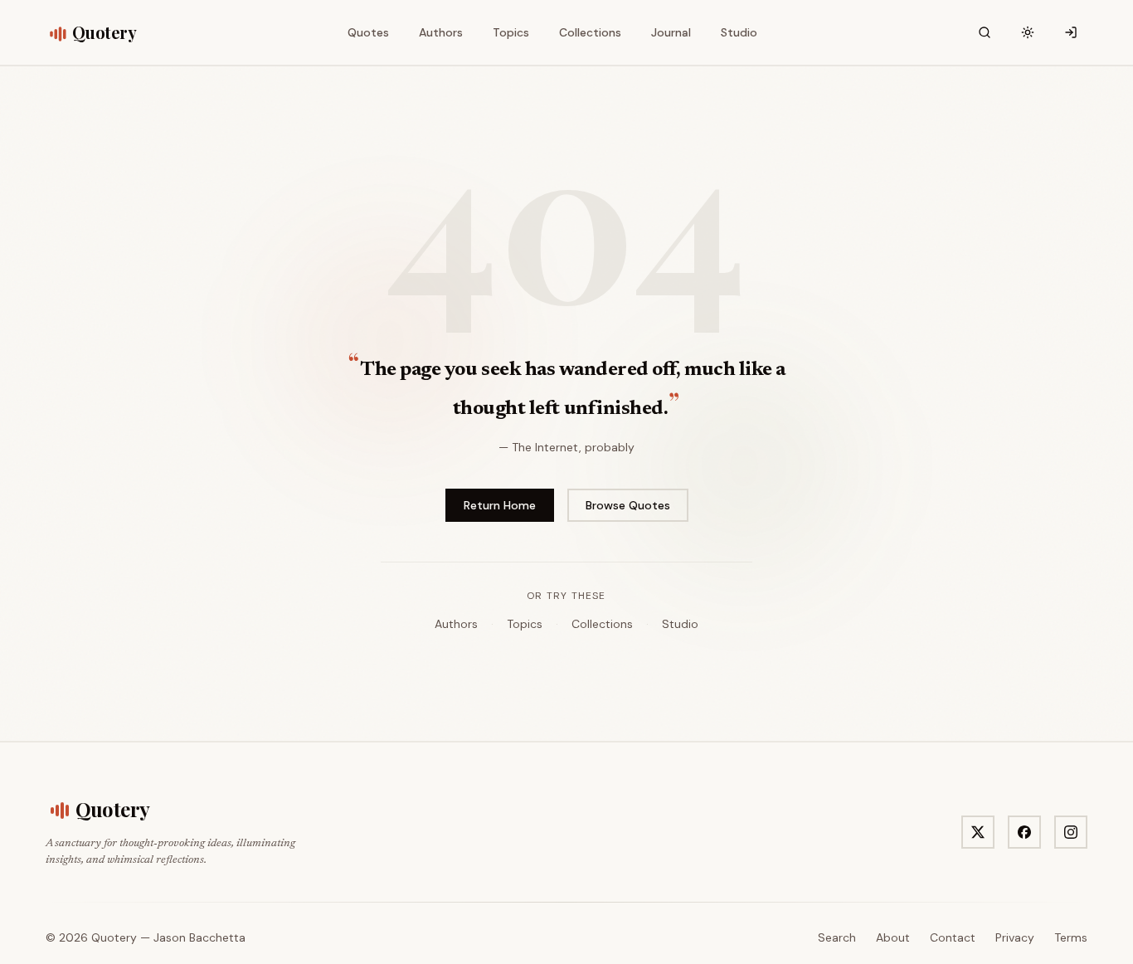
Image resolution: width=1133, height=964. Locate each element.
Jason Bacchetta (199, 937)
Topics (524, 623)
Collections (602, 623)
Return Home (500, 505)
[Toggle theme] (1027, 32)
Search (837, 937)
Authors (456, 623)
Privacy (1014, 937)
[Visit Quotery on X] (977, 832)
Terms (1070, 937)
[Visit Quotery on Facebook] (1024, 832)
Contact (952, 937)
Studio (680, 623)
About (893, 937)
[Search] (984, 32)
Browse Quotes (628, 505)
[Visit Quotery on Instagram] (1070, 832)
